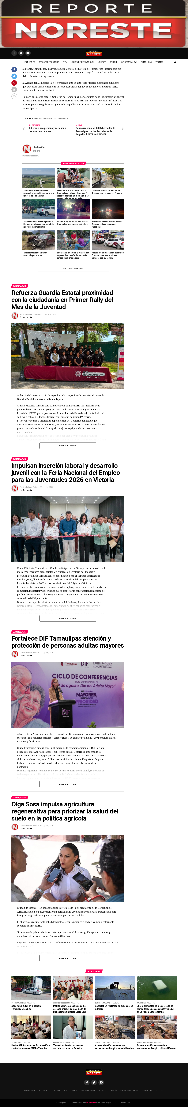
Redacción (38, 147)
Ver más (159, 62)
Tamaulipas (146, 62)
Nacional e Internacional (82, 62)
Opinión (113, 62)
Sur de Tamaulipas (129, 62)
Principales (29, 62)
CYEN (65, 62)
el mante (48, 118)
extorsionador (61, 118)
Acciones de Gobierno (49, 62)
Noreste (102, 62)
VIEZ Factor (91, 1102)
